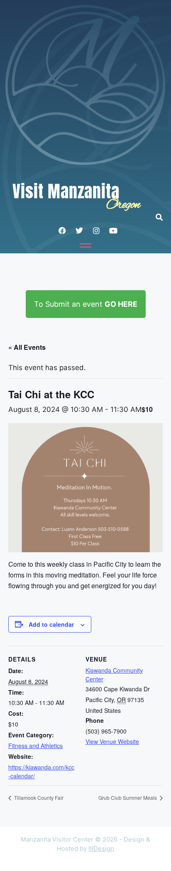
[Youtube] (113, 230)
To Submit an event (85, 304)
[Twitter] (79, 230)
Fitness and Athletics (35, 745)
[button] (163, 217)
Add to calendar (51, 624)
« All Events (27, 347)
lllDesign (101, 848)
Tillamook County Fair (38, 797)
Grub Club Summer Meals (128, 797)
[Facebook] (62, 230)
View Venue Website (112, 741)
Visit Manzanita (66, 191)
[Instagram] (96, 230)
